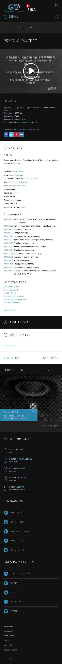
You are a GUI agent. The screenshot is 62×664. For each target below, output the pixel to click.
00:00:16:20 (8, 243)
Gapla (12, 592)
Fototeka (14, 583)
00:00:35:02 (8, 260)
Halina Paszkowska (19, 182)
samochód (26, 122)
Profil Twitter (17, 550)
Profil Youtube (17, 540)
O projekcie (9, 626)
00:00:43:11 (8, 264)
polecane (49, 426)
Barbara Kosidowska (18, 186)
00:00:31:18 (8, 254)
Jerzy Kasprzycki (19, 171)
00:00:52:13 (8, 267)
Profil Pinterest (17, 522)
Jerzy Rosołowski (16, 175)
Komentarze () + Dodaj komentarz (17, 129)
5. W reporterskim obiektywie (15, 299)
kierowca (17, 122)
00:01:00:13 (8, 271)
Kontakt (7, 640)
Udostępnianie (10, 636)
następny (50, 357)
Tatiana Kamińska (31, 179)
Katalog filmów (10, 650)
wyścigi (11, 122)
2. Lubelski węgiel (11, 290)
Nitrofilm (14, 611)
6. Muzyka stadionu (11, 303)
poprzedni (12, 357)
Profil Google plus (19, 531)
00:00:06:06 (8, 229)
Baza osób (8, 645)
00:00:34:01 (8, 257)
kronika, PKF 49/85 (27, 28)
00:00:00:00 (8, 219)
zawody (34, 122)
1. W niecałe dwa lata (12, 287)
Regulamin (8, 631)
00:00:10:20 (8, 236)
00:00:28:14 (8, 250)
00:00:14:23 (8, 240)
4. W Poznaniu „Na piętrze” (14, 296)
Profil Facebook (18, 512)
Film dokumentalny (10, 28)
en (56, 4)
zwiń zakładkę (9, 310)
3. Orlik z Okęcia (10, 293)
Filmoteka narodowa (20, 573)
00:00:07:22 (8, 233)
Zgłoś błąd (35, 129)
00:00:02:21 (8, 226)
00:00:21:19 (8, 247)
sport (23, 119)
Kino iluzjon (16, 601)
